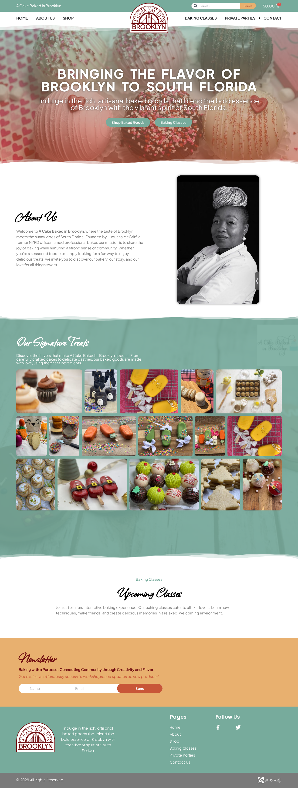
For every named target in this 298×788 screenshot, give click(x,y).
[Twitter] (238, 727)
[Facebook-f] (218, 727)
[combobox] (215, 6)
